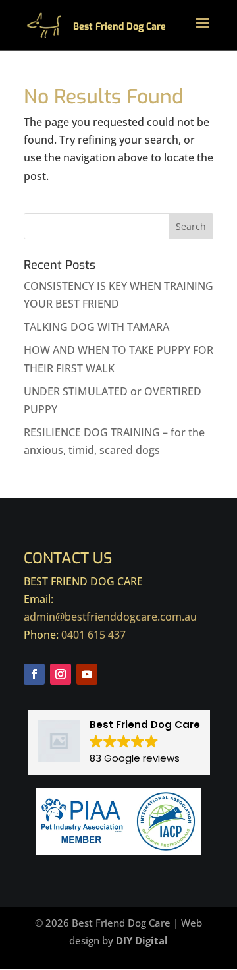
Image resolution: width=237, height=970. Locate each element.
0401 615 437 (93, 634)
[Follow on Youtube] (86, 674)
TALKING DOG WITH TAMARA (96, 327)
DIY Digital (142, 940)
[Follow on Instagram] (60, 674)
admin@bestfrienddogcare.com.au (110, 617)
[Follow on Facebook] (34, 674)
